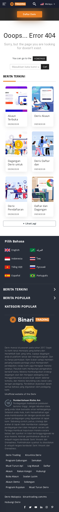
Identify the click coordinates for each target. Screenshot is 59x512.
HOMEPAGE (39, 58)
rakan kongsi (24, 471)
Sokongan (29, 481)
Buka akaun (12, 476)
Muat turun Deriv (38, 487)
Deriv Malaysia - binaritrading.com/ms (26, 496)
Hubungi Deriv (13, 502)
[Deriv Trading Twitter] (28, 507)
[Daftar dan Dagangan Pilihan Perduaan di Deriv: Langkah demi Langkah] (43, 189)
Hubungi (41, 471)
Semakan (37, 460)
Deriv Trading (13, 455)
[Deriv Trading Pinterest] (50, 507)
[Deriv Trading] (29, 322)
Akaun (9, 471)
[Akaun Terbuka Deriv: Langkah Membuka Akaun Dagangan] (16, 99)
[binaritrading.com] (17, 4)
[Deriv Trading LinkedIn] (39, 507)
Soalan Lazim (30, 476)
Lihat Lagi (30, 223)
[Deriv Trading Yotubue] (34, 507)
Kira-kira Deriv (33, 455)
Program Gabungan (16, 460)
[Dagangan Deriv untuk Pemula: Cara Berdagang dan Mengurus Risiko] (16, 144)
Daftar (47, 465)
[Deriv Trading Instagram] (45, 507)
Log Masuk (33, 465)
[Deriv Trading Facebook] (23, 507)
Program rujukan (15, 487)
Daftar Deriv (29, 14)
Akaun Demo (13, 481)
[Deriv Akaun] (43, 99)
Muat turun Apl (14, 465)
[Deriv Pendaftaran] (16, 189)
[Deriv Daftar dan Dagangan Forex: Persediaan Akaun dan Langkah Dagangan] (43, 144)
